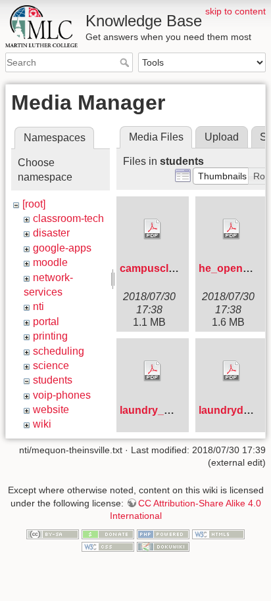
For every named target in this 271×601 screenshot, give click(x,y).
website (51, 409)
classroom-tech (68, 218)
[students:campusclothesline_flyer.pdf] (152, 229)
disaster (51, 232)
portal (46, 321)
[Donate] (108, 533)
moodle (50, 262)
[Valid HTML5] (218, 533)
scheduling (58, 351)
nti (38, 306)
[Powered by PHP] (163, 533)
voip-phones (62, 395)
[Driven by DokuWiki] (163, 546)
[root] (33, 204)
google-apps (62, 248)
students (52, 380)
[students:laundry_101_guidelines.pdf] (152, 371)
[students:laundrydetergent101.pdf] (231, 371)
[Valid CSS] (108, 546)
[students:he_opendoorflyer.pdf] (231, 229)
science (51, 365)
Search (126, 62)
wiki (42, 424)
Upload (222, 137)
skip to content (235, 11)
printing (50, 336)
